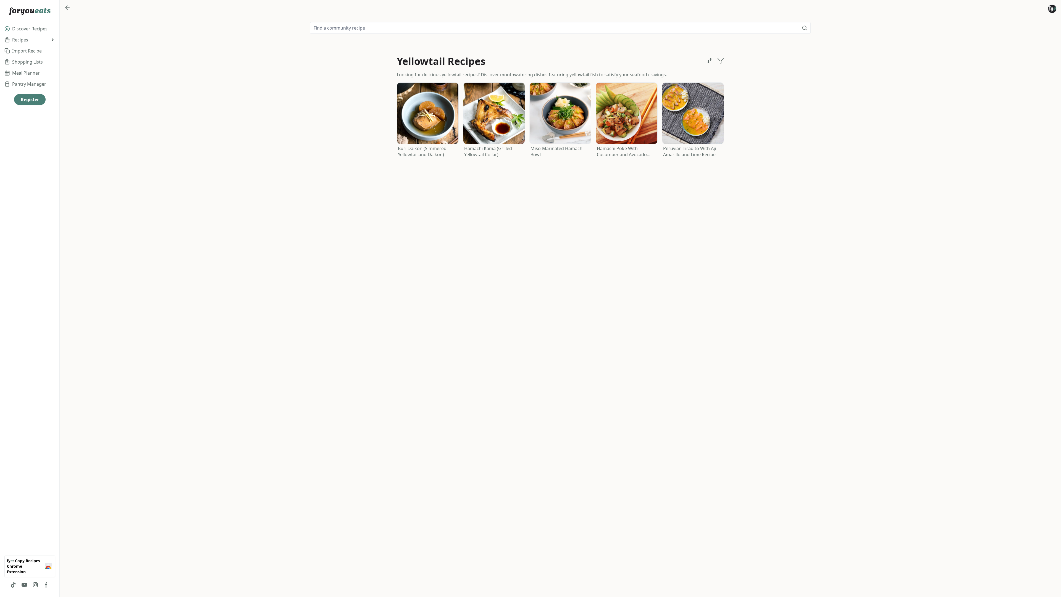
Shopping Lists (27, 62)
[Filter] (720, 60)
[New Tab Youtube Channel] (24, 585)
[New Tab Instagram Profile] (35, 585)
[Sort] (709, 60)
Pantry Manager (29, 84)
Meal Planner (26, 73)
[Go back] (67, 7)
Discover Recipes (30, 29)
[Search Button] (805, 28)
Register (30, 99)
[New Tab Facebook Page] (46, 585)
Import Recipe (27, 51)
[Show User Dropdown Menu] (1052, 8)
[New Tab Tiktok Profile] (13, 585)
